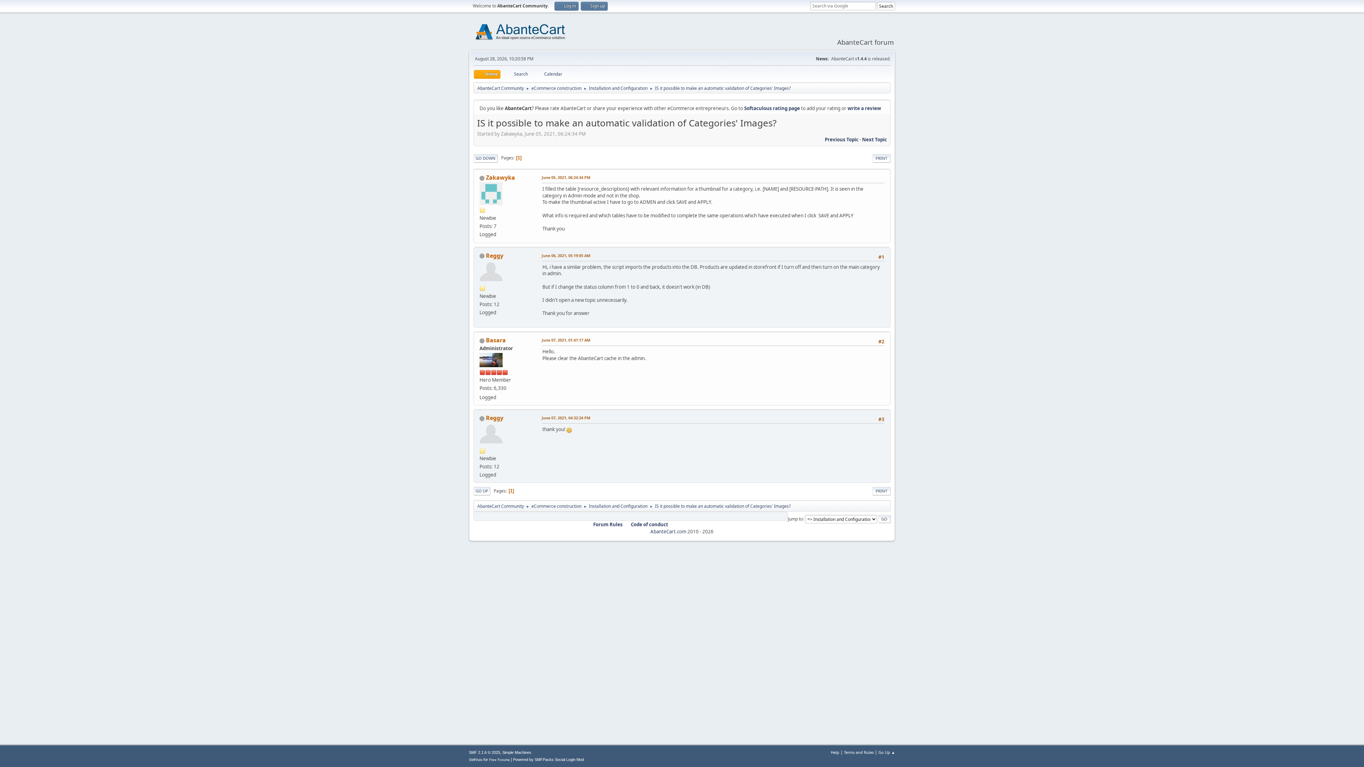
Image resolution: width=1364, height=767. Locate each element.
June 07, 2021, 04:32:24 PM (566, 417)
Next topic (874, 139)
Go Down (486, 158)
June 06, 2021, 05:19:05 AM (566, 255)
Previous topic (842, 139)
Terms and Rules (859, 752)
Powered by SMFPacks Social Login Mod (548, 759)
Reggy (494, 256)
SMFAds (475, 760)
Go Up (482, 491)
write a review (864, 108)
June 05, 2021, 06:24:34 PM (566, 177)
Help (835, 752)
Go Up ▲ (886, 752)
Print (881, 158)
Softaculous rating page (772, 108)
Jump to (795, 519)
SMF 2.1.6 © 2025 (484, 752)
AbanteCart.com (668, 531)
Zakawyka (500, 177)
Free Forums (499, 760)
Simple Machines (516, 752)
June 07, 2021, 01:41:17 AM (566, 340)
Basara (496, 340)
